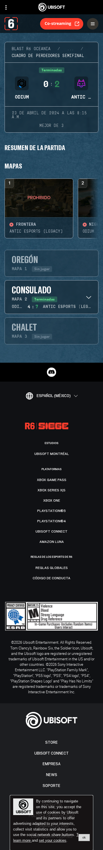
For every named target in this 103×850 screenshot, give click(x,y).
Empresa (51, 764)
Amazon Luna (51, 542)
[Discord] (51, 372)
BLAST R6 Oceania (31, 49)
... (70, 49)
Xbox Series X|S (51, 490)
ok (84, 837)
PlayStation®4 (51, 521)
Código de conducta (51, 578)
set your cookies (52, 841)
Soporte (51, 786)
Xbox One (51, 500)
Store (51, 742)
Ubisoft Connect (51, 753)
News (51, 775)
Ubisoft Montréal (51, 454)
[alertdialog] (51, 823)
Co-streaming (58, 23)
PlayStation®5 (51, 511)
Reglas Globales (51, 568)
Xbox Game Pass (51, 480)
